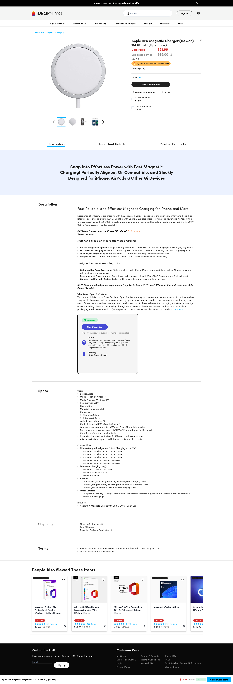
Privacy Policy (123, 666)
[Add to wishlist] (201, 40)
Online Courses (80, 23)
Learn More (167, 92)
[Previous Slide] (53, 122)
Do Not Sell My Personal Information (183, 663)
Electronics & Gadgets (126, 23)
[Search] (127, 13)
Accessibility (147, 663)
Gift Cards (165, 23)
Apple (140, 77)
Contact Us (170, 655)
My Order (121, 655)
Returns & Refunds (150, 655)
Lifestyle (148, 23)
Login (119, 663)
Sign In (184, 13)
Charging (59, 32)
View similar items (151, 84)
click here (178, 309)
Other (180, 23)
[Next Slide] (103, 122)
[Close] (197, 3)
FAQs (167, 659)
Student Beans (172, 666)
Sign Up (62, 665)
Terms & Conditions (150, 659)
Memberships (101, 23)
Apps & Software (57, 23)
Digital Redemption (126, 659)
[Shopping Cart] (198, 13)
